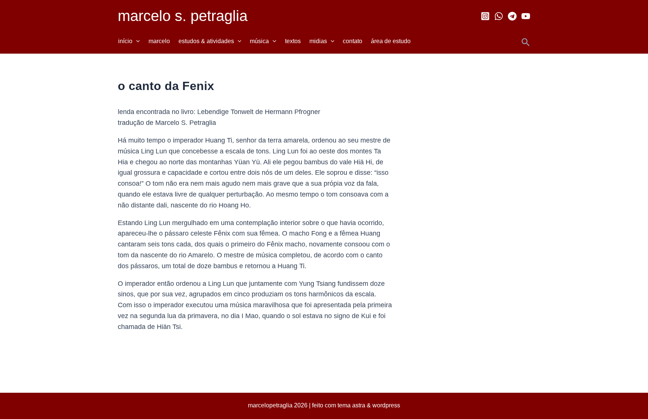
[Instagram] (485, 16)
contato (352, 41)
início (125, 41)
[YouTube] (525, 16)
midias (318, 41)
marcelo (159, 41)
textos (293, 41)
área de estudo (391, 41)
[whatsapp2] (498, 16)
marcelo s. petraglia (183, 16)
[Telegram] (512, 16)
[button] (136, 41)
